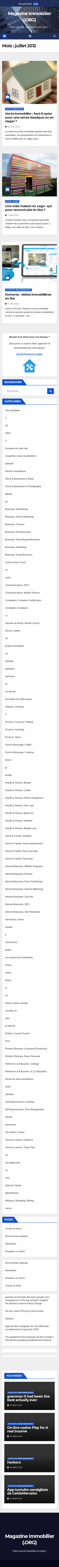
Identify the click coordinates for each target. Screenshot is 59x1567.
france (8, 760)
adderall (9, 463)
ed (6, 638)
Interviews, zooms (14, 919)
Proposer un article (15, 1251)
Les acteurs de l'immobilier (19, 957)
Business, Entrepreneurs (18, 532)
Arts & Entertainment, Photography (23, 486)
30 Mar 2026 (16, 1405)
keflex (8, 950)
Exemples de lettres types (18, 699)
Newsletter (10, 1244)
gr (6, 767)
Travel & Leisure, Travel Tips (20, 1147)
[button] (54, 36)
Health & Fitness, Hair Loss (19, 805)
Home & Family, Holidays (18, 836)
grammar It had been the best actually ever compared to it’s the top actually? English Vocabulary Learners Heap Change (27, 1300)
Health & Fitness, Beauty (18, 782)
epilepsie (10, 669)
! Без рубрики (12, 410)
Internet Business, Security (19, 896)
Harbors (9, 1318)
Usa (7, 1178)
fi (5, 714)
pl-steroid (10, 1026)
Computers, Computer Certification (23, 600)
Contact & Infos (13, 1228)
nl (6, 988)
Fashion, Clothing (14, 707)
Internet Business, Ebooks (18, 874)
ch (6, 570)
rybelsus (9, 1094)
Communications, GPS (17, 585)
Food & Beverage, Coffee (18, 745)
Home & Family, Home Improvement (24, 843)
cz (6, 615)
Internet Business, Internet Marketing (24, 889)
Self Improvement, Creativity (20, 1102)
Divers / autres (12, 201)
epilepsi (9, 661)
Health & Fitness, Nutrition (19, 820)
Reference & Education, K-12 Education (26, 1071)
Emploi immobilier (14, 646)
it (5, 934)
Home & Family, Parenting (19, 858)
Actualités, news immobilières (18, 290)
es (6, 684)
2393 (7, 433)
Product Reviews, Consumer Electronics (26, 1048)
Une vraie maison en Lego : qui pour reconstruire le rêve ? (28, 208)
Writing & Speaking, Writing (19, 1200)
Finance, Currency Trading (19, 722)
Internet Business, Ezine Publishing (23, 881)
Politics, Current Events (17, 1033)
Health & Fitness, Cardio (18, 790)
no (6, 995)
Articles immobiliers (14, 109)
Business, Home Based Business (22, 539)
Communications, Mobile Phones (22, 593)
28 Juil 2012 (14, 127)
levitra (8, 965)
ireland (8, 927)
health (8, 775)
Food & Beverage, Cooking (19, 752)
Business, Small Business (18, 555)
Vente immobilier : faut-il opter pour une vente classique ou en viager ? (29, 117)
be (6, 501)
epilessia (10, 676)
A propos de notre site (16, 448)
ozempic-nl (11, 1010)
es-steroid (10, 691)
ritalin (8, 1086)
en (6, 653)
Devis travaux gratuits (16, 1236)
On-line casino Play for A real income (24, 1311)
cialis (8, 577)
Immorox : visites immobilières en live (28, 296)
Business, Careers (14, 524)
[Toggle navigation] (30, 36)
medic (8, 972)
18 (6, 425)
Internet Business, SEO (17, 904)
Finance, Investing (14, 729)
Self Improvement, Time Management (24, 1109)
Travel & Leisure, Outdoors (19, 1140)
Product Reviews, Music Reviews (22, 1056)
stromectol (10, 1124)
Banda (8, 494)
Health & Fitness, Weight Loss (21, 828)
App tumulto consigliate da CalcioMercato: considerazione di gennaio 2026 (29, 1495)
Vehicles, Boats (13, 1185)
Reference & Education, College (22, 1064)
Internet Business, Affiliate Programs (24, 866)
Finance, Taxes (13, 737)
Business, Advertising (16, 509)
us (6, 1170)
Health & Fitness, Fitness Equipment (24, 798)
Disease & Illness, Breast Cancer (22, 623)
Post (7, 1041)
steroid (8, 1117)
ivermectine (11, 942)
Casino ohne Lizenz (15, 562)
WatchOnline (11, 1193)
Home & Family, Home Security (21, 851)
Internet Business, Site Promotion (22, 912)
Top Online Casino (14, 1132)
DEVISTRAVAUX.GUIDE (29, 354)
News (8, 980)
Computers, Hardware (16, 608)
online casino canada (16, 1003)
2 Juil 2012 (13, 215)
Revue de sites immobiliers (19, 1079)
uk (6, 1155)
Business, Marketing (15, 547)
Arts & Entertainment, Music (19, 479)
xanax (8, 1208)
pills (7, 1018)
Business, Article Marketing (19, 517)
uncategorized (12, 1162)
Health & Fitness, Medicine (19, 813)
